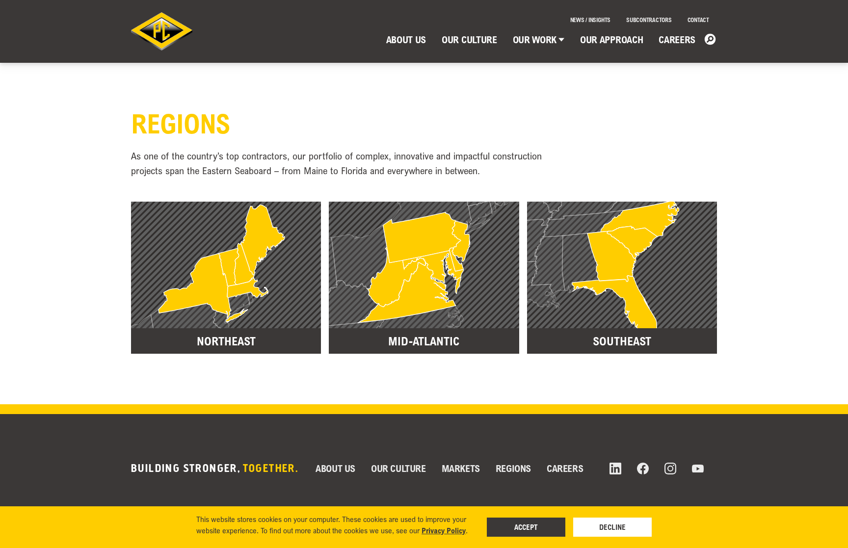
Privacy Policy (444, 530)
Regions (513, 468)
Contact (698, 20)
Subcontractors (649, 20)
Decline (612, 526)
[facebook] (643, 468)
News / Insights (590, 20)
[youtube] (698, 469)
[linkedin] (615, 468)
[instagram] (670, 468)
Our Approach (611, 39)
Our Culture (469, 39)
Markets (461, 468)
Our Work (534, 39)
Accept (526, 526)
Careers (677, 39)
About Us (406, 39)
